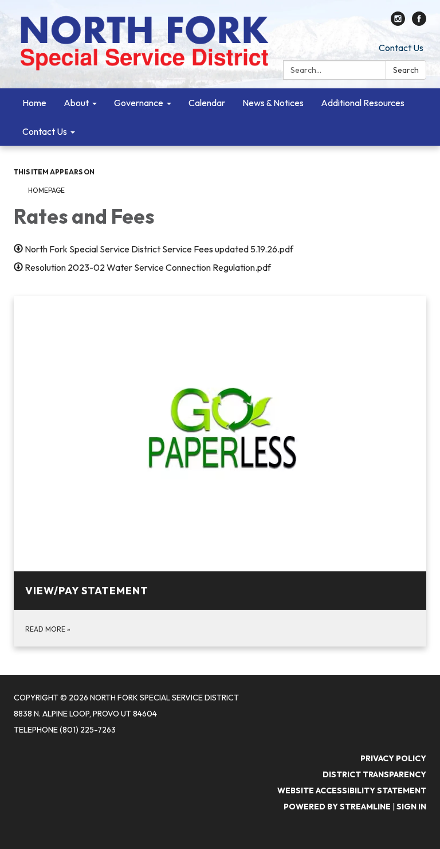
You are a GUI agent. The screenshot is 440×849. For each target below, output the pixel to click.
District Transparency (374, 774)
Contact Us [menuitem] (44, 131)
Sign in (411, 806)
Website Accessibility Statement (351, 790)
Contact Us (401, 47)
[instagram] (398, 22)
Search (406, 70)
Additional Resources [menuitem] (362, 102)
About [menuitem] (76, 102)
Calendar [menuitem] (206, 102)
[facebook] (419, 22)
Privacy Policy (393, 758)
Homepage (46, 190)
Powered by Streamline (337, 806)
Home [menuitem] (34, 102)
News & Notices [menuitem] (273, 102)
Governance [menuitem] (138, 102)
